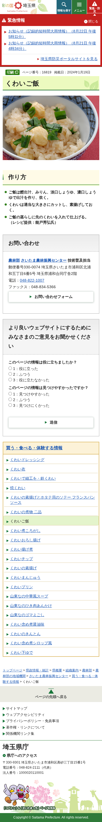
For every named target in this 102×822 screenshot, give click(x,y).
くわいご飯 (19, 521)
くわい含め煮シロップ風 (31, 643)
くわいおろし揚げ (25, 540)
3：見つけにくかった (31, 405)
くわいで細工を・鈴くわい (33, 478)
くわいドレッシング (27, 459)
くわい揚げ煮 (21, 549)
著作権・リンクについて (25, 727)
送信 (53, 422)
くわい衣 (17, 469)
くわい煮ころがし (25, 530)
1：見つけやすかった (31, 394)
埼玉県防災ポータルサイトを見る (69, 59)
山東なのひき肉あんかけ (31, 605)
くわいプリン (21, 587)
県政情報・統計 (37, 670)
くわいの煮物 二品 (26, 512)
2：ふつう (21, 374)
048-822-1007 (32, 280)
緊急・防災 (94, 10)
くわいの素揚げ (23, 568)
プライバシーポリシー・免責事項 (32, 721)
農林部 (14, 260)
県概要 (57, 670)
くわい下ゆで (21, 652)
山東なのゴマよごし (27, 615)
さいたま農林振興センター (44, 260)
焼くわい (17, 488)
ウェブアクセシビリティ (25, 715)
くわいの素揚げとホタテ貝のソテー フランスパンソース (52, 500)
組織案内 (72, 670)
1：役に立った (25, 368)
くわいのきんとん (25, 634)
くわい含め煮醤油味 (27, 624)
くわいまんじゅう (25, 577)
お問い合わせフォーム (54, 296)
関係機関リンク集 (20, 734)
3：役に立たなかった (31, 380)
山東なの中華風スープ (29, 596)
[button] (64, 7)
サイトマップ (16, 708)
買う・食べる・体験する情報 (34, 448)
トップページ (12, 670)
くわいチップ (21, 559)
